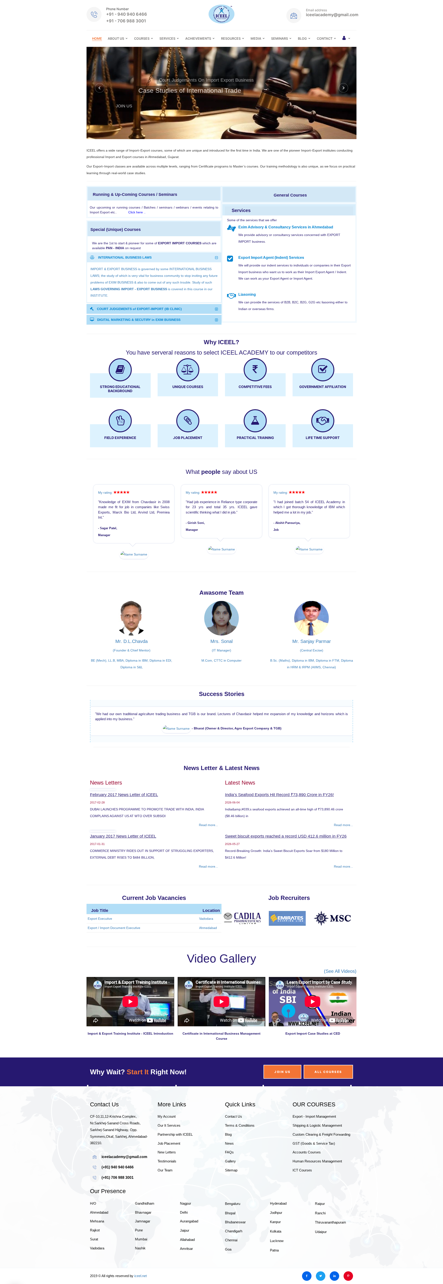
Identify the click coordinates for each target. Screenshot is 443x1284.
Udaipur (321, 1232)
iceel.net (140, 1276)
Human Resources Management (317, 1161)
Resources (231, 38)
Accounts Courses (307, 1152)
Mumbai (141, 1239)
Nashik (140, 1248)
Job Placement (169, 1143)
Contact (324, 38)
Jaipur (184, 1230)
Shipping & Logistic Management (317, 1125)
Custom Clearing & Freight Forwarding (321, 1134)
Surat (94, 1239)
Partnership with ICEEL (175, 1134)
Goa (228, 1249)
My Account (167, 1116)
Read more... (208, 825)
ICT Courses (302, 1170)
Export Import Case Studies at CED (312, 1033)
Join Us (282, 1072)
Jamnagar (142, 1221)
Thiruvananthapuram (330, 1222)
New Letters (167, 1152)
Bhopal (230, 1213)
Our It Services (169, 1125)
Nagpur (185, 1203)
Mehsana (97, 1221)
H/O (93, 1203)
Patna (274, 1250)
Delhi (184, 1212)
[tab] (154, 257)
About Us (116, 38)
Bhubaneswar (235, 1222)
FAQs (229, 1152)
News (229, 1143)
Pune (139, 1230)
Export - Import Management (314, 1116)
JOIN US (124, 103)
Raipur (320, 1204)
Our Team (165, 1170)
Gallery (230, 1161)
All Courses (328, 1072)
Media (256, 38)
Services (167, 38)
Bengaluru (232, 1204)
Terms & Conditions (239, 1125)
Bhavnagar (143, 1212)
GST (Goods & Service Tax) (314, 1143)
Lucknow (277, 1241)
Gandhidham (144, 1203)
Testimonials (167, 1161)
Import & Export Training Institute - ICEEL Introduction (130, 1033)
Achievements (198, 38)
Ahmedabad (99, 1212)
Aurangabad (189, 1221)
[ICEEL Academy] (221, 14)
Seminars (279, 38)
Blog (302, 38)
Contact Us (233, 1116)
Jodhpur (276, 1213)
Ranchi (320, 1213)
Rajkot (95, 1230)
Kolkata (275, 1231)
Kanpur (275, 1222)
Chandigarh (233, 1231)
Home (97, 38)
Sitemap (231, 1170)
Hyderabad (278, 1203)
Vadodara (97, 1248)
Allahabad (187, 1240)
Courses (142, 38)
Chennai (231, 1240)
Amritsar (186, 1249)
